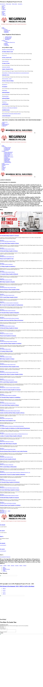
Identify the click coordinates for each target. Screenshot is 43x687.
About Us (3, 28)
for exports (2, 530)
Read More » (2, 240)
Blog (3, 6)
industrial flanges (5, 92)
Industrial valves (5, 74)
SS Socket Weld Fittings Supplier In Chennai (9, 489)
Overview (5, 29)
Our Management (7, 149)
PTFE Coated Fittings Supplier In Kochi (8, 297)
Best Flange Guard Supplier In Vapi (8, 420)
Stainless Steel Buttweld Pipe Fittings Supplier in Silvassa (12, 412)
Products (3, 40)
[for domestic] (0, 522)
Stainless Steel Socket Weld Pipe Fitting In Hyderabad (11, 320)
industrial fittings (5, 98)
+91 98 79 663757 (3, 545)
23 (9, 510)
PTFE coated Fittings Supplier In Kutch (8, 381)
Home (3, 27)
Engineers (5, 43)
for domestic (2, 524)
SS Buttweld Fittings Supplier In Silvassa (9, 251)
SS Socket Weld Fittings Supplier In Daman (9, 243)
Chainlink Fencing (7, 161)
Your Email (2, 627)
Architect (5, 41)
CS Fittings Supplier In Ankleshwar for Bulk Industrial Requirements (15, 428)
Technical (3, 5)
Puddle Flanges (6, 160)
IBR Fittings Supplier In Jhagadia (7, 281)
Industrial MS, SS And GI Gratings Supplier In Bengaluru (12, 474)
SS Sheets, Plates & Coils (10, 42)
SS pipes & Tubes (6, 63)
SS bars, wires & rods (6, 57)
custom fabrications (6, 115)
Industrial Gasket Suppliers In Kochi (8, 459)
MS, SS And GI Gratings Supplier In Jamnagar (10, 389)
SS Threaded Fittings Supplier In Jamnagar (9, 235)
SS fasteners (4, 86)
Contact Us (4, 125)
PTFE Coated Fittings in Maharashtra (8, 466)
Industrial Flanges (7, 158)
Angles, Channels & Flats (7, 69)
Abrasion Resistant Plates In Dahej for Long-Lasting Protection (13, 451)
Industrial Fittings (7, 159)
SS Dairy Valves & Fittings (8, 80)
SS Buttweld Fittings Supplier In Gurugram (9, 497)
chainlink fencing (5, 109)
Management (6, 31)
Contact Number (3, 628)
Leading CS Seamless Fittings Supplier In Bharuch (11, 435)
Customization (6, 45)
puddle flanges (5, 104)
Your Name (2, 626)
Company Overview (7, 147)
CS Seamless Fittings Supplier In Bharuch (9, 274)
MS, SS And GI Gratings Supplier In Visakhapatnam (11, 304)
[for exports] (0, 528)
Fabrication (6, 44)
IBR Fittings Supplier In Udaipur (7, 358)
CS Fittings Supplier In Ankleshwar (7, 266)
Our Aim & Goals (7, 30)
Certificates (4, 9)
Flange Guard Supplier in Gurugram (8, 335)
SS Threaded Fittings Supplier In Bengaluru (9, 312)
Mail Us (1, 536)
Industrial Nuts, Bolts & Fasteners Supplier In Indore (11, 374)
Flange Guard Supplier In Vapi (6, 258)
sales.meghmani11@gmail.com (5, 556)
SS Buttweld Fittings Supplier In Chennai (9, 328)
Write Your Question (3, 631)
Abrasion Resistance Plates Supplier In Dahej (9, 289)
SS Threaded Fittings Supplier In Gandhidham (10, 397)
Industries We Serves (5, 124)
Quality (3, 123)
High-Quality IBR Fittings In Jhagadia (8, 443)
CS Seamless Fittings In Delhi (6, 351)
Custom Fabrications (7, 162)
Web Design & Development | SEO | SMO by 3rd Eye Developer (17, 586)
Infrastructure (6, 32)
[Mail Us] (0, 534)
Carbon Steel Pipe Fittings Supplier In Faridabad (10, 343)
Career (3, 8)
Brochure (3, 7)
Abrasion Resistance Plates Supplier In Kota (9, 366)
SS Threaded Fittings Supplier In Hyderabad (9, 482)
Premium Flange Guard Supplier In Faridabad (10, 505)
